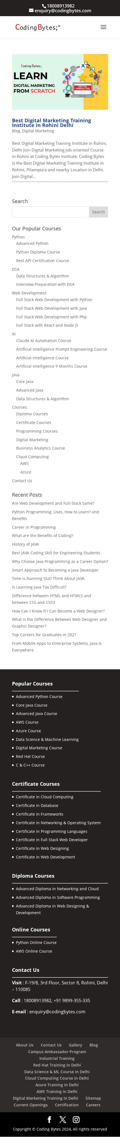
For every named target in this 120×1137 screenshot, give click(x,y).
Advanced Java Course (36, 713)
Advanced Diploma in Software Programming (58, 897)
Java (16, 374)
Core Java (24, 381)
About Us (24, 1045)
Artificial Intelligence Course (42, 357)
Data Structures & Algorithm (42, 276)
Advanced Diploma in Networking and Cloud (57, 888)
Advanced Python (32, 243)
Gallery (75, 1045)
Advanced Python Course (39, 696)
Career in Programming (34, 527)
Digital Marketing (38, 130)
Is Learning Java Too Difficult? (39, 587)
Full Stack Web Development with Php (51, 316)
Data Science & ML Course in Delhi (57, 1071)
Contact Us (22, 480)
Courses (19, 407)
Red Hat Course (30, 756)
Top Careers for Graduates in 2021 (44, 634)
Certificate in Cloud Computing (44, 796)
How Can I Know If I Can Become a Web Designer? (58, 611)
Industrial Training (57, 1058)
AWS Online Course (34, 951)
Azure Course (28, 730)
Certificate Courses (33, 422)
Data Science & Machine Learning (47, 739)
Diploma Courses (32, 413)
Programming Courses (37, 431)
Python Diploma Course (38, 252)
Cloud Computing (32, 456)
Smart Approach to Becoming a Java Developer (55, 570)
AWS (24, 463)
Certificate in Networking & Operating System (58, 822)
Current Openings (31, 1104)
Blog (16, 130)
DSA (16, 269)
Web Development (29, 293)
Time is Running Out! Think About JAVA (48, 578)
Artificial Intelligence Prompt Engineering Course (61, 349)
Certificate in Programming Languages (51, 831)
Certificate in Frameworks (39, 814)
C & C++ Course (30, 765)
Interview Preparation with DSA (45, 284)
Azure (25, 472)
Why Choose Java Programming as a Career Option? (60, 561)
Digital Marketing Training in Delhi (45, 1098)
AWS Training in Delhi (57, 1091)
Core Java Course (31, 705)
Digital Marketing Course (39, 747)
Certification (67, 1104)
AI (14, 333)
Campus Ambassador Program (57, 1051)
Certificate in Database (37, 805)
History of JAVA (25, 544)
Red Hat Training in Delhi (57, 1065)
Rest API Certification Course (42, 260)
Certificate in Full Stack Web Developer (52, 839)
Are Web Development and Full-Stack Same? (53, 503)
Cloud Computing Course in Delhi (57, 1078)
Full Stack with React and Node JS (47, 325)
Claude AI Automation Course (43, 340)
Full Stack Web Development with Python (54, 299)
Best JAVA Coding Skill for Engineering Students (56, 552)
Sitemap (93, 1098)
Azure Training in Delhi (57, 1084)
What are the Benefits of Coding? (42, 535)
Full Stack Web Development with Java (51, 308)
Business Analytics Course (40, 448)
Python (18, 237)
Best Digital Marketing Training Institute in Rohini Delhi (51, 122)
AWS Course (27, 722)
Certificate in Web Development (45, 857)
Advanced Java (29, 390)
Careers (93, 1104)
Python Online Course (36, 942)
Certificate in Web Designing (42, 848)
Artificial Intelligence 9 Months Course (51, 366)
